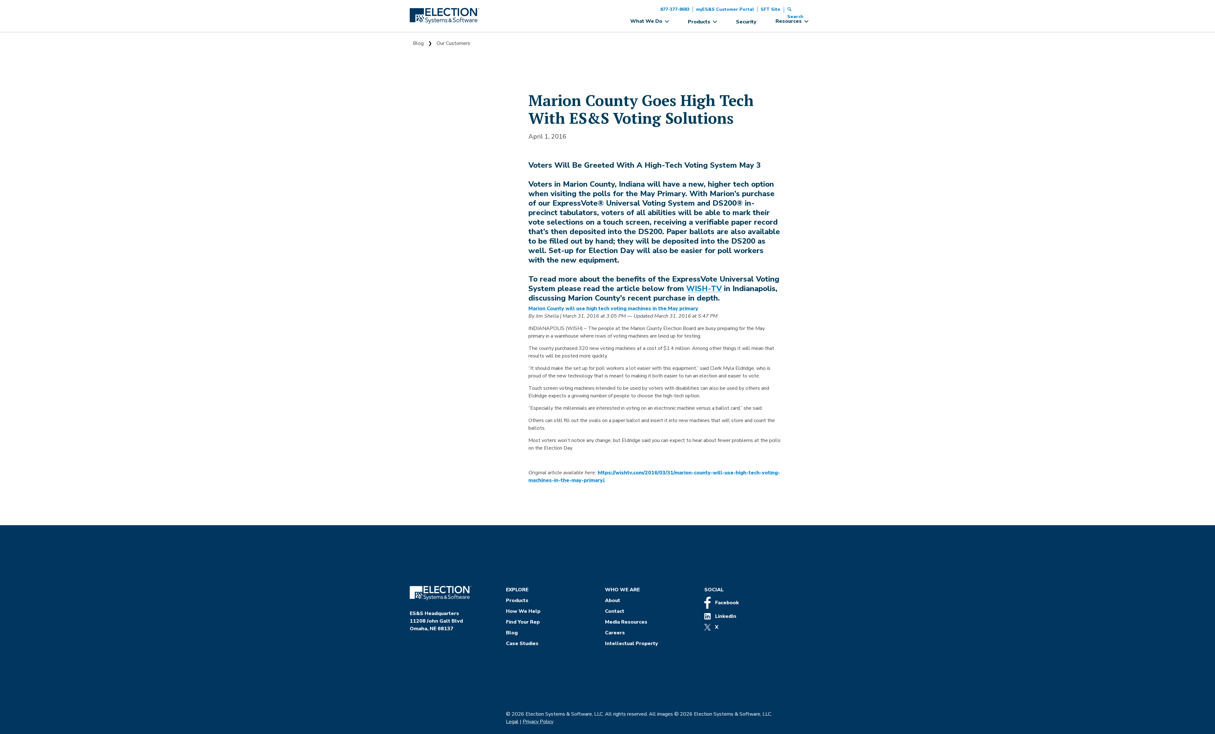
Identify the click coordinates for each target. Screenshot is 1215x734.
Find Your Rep (523, 622)
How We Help (523, 611)
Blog (418, 43)
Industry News (432, 107)
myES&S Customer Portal (725, 9)
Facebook (726, 602)
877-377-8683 (674, 9)
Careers (615, 632)
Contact (614, 611)
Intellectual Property (631, 643)
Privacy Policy (538, 721)
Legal (512, 721)
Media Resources (626, 622)
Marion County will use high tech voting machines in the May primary (613, 308)
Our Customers (453, 43)
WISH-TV (704, 288)
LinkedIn (725, 616)
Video (421, 163)
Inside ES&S (429, 121)
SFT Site (770, 9)
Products (517, 600)
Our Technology (434, 149)
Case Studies (522, 643)
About (612, 600)
